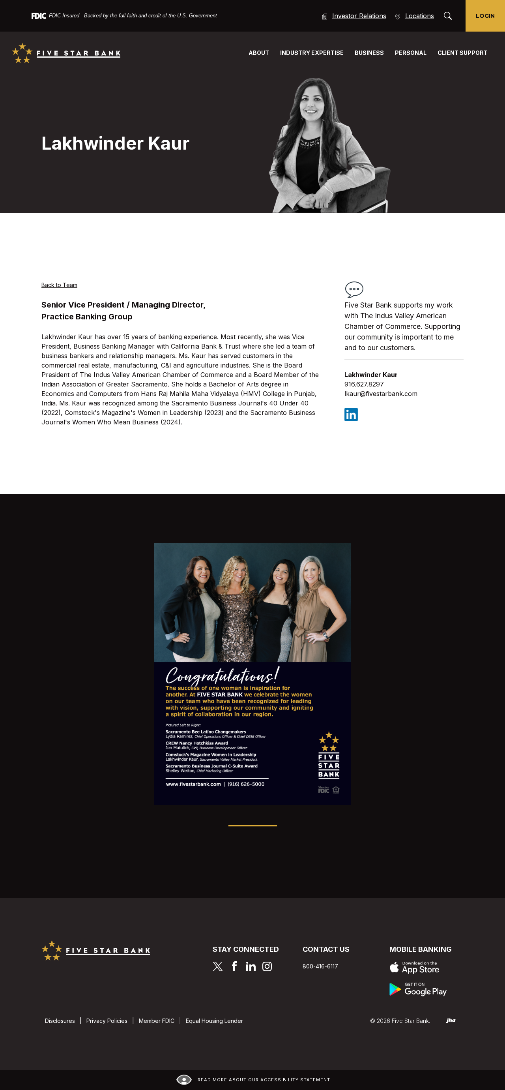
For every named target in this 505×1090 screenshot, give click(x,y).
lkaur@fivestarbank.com (380, 394)
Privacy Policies (106, 1020)
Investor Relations (359, 16)
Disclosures (60, 1020)
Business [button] (369, 52)
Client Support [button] (463, 52)
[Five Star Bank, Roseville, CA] (66, 53)
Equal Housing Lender (214, 1020)
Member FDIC (156, 1020)
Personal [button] (410, 52)
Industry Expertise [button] (312, 52)
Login (485, 15)
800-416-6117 (320, 966)
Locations (419, 16)
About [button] (259, 52)
